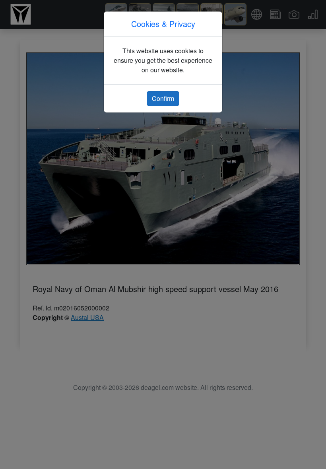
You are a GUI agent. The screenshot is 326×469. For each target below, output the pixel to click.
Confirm (163, 98)
